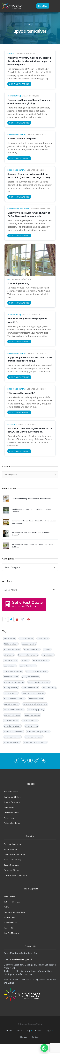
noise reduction (36, 699)
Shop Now (42, 6)
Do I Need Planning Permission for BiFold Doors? (31, 498)
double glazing (10, 660)
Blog (28, 1030)
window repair (31, 726)
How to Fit (9, 928)
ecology (11, 424)
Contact (35, 1037)
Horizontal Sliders (12, 797)
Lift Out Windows (12, 812)
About (19, 1030)
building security (16, 135)
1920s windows (26, 638)
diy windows (48, 655)
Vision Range (10, 818)
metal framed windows (14, 699)
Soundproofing (10, 849)
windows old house (33, 737)
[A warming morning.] (30, 261)
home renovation (30, 688)
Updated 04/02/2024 (31, 96)
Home (9, 1030)
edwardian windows (13, 671)
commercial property (18, 209)
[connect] (16, 760)
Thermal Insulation (12, 844)
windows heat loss (12, 737)
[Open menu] (53, 6)
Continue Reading (19, 84)
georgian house (11, 677)
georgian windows (30, 677)
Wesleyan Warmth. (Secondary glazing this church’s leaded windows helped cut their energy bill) (29, 61)
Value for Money (11, 870)
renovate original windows (35, 704)
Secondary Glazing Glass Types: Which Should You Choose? (32, 533)
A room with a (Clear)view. (22, 138)
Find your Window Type (14, 912)
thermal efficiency (12, 715)
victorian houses (30, 720)
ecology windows (40, 660)
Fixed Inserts (10, 807)
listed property (11, 693)
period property (11, 704)
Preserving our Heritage (15, 875)
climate (47, 649)
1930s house (43, 638)
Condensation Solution (14, 854)
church (11, 54)
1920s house (13, 96)
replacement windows (14, 709)
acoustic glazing (29, 644)
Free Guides (9, 917)
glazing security (11, 688)
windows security (12, 742)
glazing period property (39, 682)
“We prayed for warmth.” (21, 392)
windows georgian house (38, 731)
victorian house (11, 720)
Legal (48, 1030)
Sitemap (23, 1037)
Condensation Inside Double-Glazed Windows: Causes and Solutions (34, 522)
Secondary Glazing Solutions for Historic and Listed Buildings (32, 545)
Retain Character (12, 865)
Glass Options (10, 922)
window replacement (13, 731)
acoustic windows (12, 649)
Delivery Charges (12, 902)
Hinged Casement (12, 802)
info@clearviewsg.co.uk (21, 959)
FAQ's (6, 907)
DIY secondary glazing (28, 655)
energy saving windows (37, 671)
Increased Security (12, 859)
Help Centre (9, 896)
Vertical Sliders (11, 792)
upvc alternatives (32, 715)
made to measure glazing (33, 693)
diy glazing (9, 655)
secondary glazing (36, 709)
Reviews (38, 1030)
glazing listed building (14, 682)
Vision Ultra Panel (12, 823)
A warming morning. (18, 283)
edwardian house (28, 666)
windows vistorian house (35, 742)
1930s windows (10, 644)
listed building (49, 688)
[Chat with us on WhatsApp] (44, 1048)
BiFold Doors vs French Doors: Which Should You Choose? (31, 510)
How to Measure (12, 933)
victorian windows (12, 726)
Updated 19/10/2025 (26, 54)
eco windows (10, 666)
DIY (8, 279)
